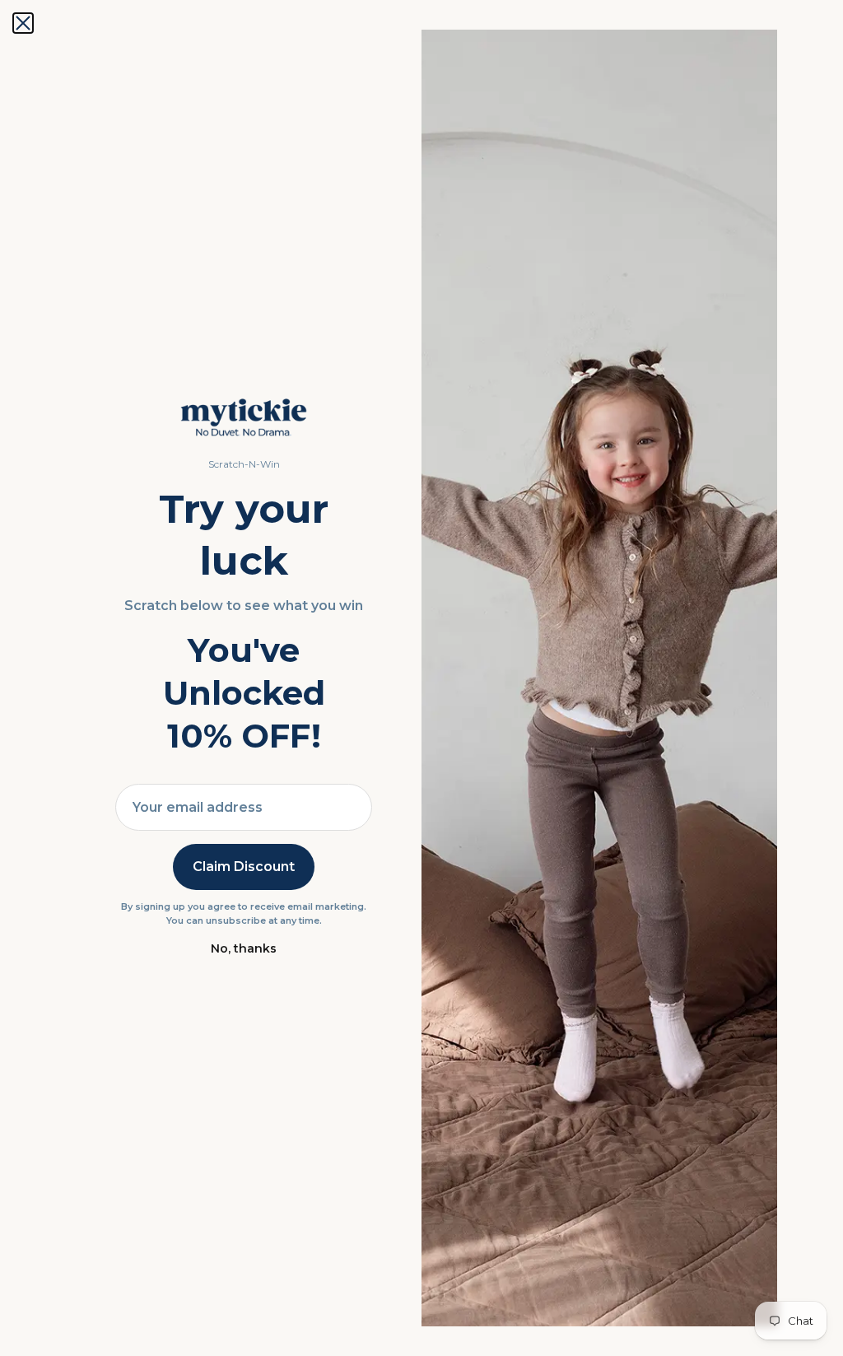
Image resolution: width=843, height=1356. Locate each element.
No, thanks (244, 948)
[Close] (23, 23)
